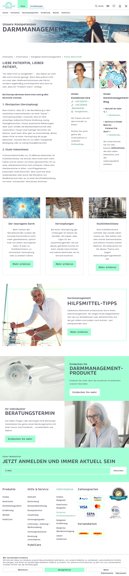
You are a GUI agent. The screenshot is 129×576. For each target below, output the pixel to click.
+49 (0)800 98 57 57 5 (82, 105)
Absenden (119, 471)
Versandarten (87, 524)
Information (64, 489)
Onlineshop (77, 144)
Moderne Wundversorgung (64, 529)
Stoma (5, 13)
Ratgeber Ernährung (62, 522)
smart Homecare (61, 537)
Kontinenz (15, 13)
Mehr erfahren (21, 264)
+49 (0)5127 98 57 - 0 (82, 101)
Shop (23, 6)
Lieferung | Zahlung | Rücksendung (39, 525)
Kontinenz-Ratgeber (62, 506)
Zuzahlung (33, 515)
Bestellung (33, 501)
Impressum (121, 573)
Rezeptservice (35, 510)
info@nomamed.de (82, 111)
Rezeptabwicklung (37, 506)
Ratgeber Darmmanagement (64, 514)
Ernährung (45, 13)
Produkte (9, 489)
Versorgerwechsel (37, 532)
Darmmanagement (30, 13)
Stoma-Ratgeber (61, 498)
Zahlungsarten (88, 489)
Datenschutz (107, 573)
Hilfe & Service (38, 489)
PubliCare (65, 13)
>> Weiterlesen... (114, 115)
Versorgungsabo (36, 519)
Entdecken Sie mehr (84, 392)
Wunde (56, 13)
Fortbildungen (36, 6)
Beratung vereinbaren (34, 538)
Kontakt (32, 497)
